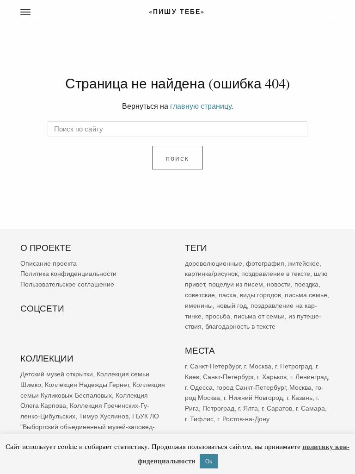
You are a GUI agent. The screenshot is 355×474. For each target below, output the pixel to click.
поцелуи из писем (235, 284)
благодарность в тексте (240, 327)
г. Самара (310, 408)
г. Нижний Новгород (253, 397)
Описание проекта (48, 263)
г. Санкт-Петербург (212, 366)
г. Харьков (272, 376)
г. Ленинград (309, 376)
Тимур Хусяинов (104, 416)
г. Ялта (248, 408)
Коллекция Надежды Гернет (87, 384)
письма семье (306, 295)
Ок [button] (208, 461)
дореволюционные (213, 263)
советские (200, 295)
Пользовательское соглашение (67, 284)
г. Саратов (277, 408)
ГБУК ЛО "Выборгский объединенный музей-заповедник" (89, 426)
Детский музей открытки (56, 374)
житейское (303, 263)
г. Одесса (199, 387)
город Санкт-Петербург (251, 387)
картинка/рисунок (211, 274)
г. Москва (257, 366)
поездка (306, 284)
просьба (217, 316)
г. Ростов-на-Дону (243, 419)
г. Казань (299, 397)
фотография (265, 263)
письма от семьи (259, 316)
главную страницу (200, 106)
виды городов (260, 295)
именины (199, 305)
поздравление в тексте (275, 274)
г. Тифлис (199, 419)
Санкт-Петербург (228, 376)
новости (279, 284)
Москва (300, 387)
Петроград (218, 408)
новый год (231, 305)
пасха (227, 295)
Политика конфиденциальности (68, 274)
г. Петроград (293, 366)
